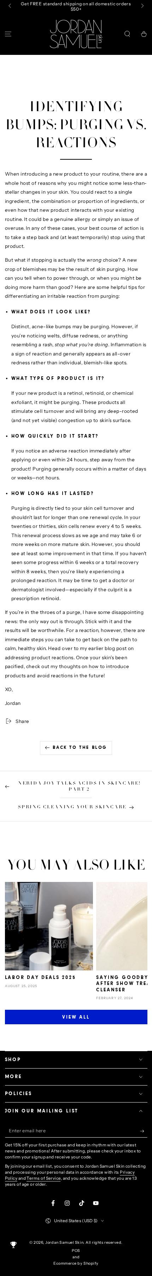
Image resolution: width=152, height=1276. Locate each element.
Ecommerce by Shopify (76, 1263)
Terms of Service (43, 1178)
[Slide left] (10, 6)
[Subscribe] (143, 1131)
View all (75, 1017)
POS (76, 1250)
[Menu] (8, 33)
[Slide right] (141, 6)
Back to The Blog (80, 747)
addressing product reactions (39, 657)
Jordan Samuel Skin (64, 1242)
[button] (127, 33)
